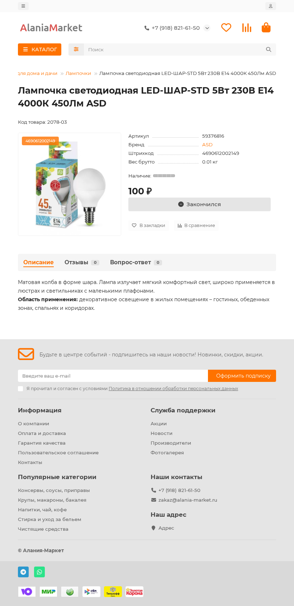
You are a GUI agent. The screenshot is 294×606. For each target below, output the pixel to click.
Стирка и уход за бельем (49, 519)
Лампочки (78, 73)
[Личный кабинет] (270, 6)
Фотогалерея (167, 452)
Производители (171, 443)
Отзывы (80, 262)
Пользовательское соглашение (58, 452)
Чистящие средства (43, 529)
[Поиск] (268, 49)
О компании (33, 423)
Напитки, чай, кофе (42, 509)
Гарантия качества (42, 443)
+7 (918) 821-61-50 (179, 490)
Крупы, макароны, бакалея (52, 500)
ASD (207, 144)
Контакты (30, 462)
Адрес (166, 528)
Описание (38, 262)
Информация (40, 410)
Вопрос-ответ (134, 262)
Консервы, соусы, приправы (54, 490)
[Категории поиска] (76, 49)
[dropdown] (23, 6)
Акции (159, 423)
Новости (161, 433)
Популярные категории (57, 476)
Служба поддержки (183, 410)
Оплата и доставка (42, 433)
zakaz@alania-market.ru (187, 500)
